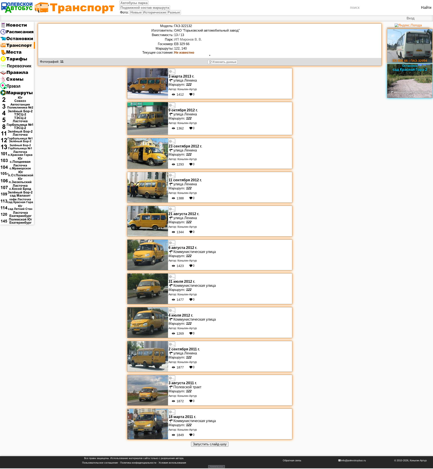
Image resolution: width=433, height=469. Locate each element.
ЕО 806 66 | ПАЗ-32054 (409, 60)
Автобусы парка (133, 3)
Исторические (154, 12)
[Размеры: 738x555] (171, 412)
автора (179, 458)
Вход (411, 18)
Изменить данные (224, 62)
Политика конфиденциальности (138, 462)
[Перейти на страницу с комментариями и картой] (147, 83)
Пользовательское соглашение (100, 462)
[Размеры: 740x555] (171, 71)
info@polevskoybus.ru (353, 460)
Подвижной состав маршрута (144, 7)
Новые (136, 12)
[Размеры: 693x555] (171, 105)
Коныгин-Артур (187, 89)
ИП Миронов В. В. (188, 39)
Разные (174, 12)
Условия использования (172, 462)
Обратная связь (292, 460)
